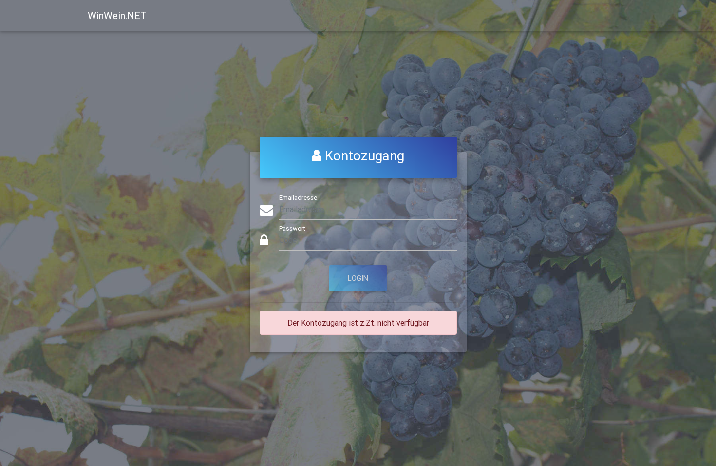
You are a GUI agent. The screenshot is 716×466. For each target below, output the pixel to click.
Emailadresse (298, 198)
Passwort (292, 228)
